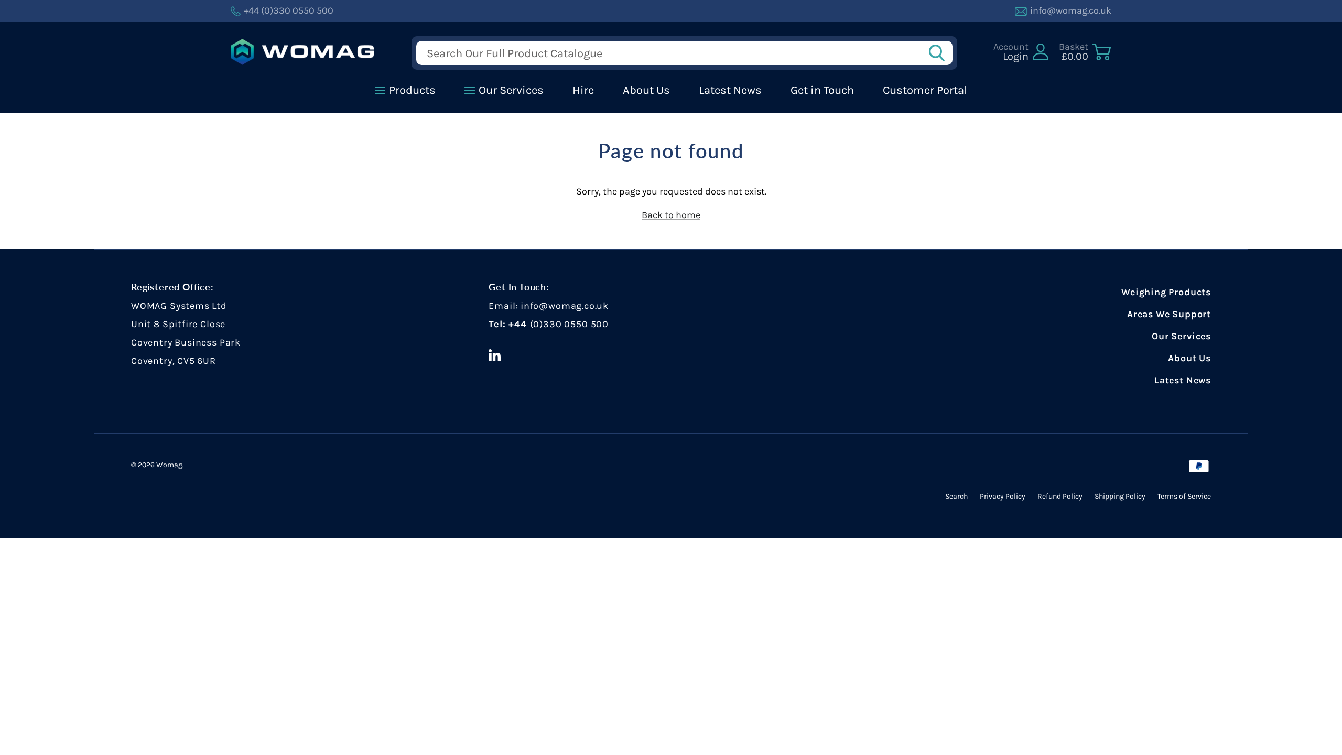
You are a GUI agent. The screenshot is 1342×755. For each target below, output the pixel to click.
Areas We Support (1169, 314)
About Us (1189, 358)
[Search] (940, 53)
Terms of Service (1184, 496)
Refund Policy (1060, 496)
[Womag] (303, 52)
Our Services (1181, 336)
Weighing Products (1166, 292)
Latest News (1182, 380)
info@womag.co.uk (565, 305)
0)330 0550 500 (570, 324)
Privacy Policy (1002, 496)
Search (956, 496)
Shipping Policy (1120, 496)
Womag (169, 464)
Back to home (671, 215)
